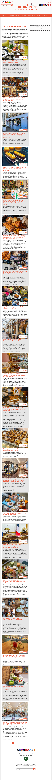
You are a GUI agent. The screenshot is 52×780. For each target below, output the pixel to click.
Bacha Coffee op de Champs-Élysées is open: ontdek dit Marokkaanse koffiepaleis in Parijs (14, 99)
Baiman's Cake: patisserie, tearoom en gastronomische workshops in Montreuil (15, 272)
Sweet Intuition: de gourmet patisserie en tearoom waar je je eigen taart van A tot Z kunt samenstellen (14, 656)
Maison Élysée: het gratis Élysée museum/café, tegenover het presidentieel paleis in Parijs (12, 546)
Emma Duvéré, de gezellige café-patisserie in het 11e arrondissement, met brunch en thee (14, 581)
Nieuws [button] (4, 15)
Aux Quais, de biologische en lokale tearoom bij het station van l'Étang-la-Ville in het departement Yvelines (15, 480)
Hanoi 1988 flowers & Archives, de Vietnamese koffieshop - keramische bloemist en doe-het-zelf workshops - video (15, 202)
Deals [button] (38, 15)
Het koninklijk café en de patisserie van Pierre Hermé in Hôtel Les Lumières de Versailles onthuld (15, 723)
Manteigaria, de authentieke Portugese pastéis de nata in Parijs (15, 449)
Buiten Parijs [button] (45, 15)
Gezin (33, 15)
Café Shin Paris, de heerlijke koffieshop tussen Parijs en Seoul (15, 513)
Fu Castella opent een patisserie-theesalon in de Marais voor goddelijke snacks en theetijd (15, 688)
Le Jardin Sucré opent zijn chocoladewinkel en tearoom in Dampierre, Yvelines (12, 619)
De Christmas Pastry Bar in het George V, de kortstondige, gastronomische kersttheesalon (15, 409)
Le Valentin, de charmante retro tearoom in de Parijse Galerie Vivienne (14, 340)
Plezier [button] (24, 15)
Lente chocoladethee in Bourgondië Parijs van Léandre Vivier (14, 61)
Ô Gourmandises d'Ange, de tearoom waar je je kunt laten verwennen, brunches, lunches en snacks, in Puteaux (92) (14, 135)
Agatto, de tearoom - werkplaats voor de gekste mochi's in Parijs (15, 307)
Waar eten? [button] (10, 15)
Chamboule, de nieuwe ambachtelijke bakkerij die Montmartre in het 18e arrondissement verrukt (14, 237)
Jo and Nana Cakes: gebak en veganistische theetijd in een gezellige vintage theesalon (14, 375)
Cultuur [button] (17, 15)
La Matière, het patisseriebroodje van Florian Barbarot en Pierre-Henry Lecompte (14, 169)
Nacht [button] (29, 15)
